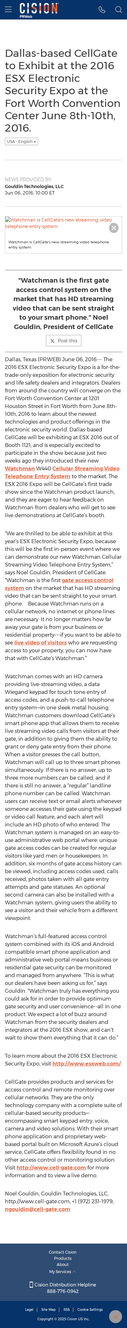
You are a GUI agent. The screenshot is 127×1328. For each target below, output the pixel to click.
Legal (29, 1310)
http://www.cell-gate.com (51, 1168)
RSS (67, 1310)
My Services (60, 1271)
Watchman (20, 469)
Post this (67, 341)
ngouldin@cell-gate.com (37, 1209)
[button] (102, 9)
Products (63, 1258)
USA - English (20, 141)
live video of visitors (40, 643)
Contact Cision (63, 1252)
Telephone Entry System (37, 476)
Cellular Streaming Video (86, 469)
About (63, 1264)
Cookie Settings (90, 1310)
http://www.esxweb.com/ (86, 1064)
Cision (72, 1319)
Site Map (48, 1310)
